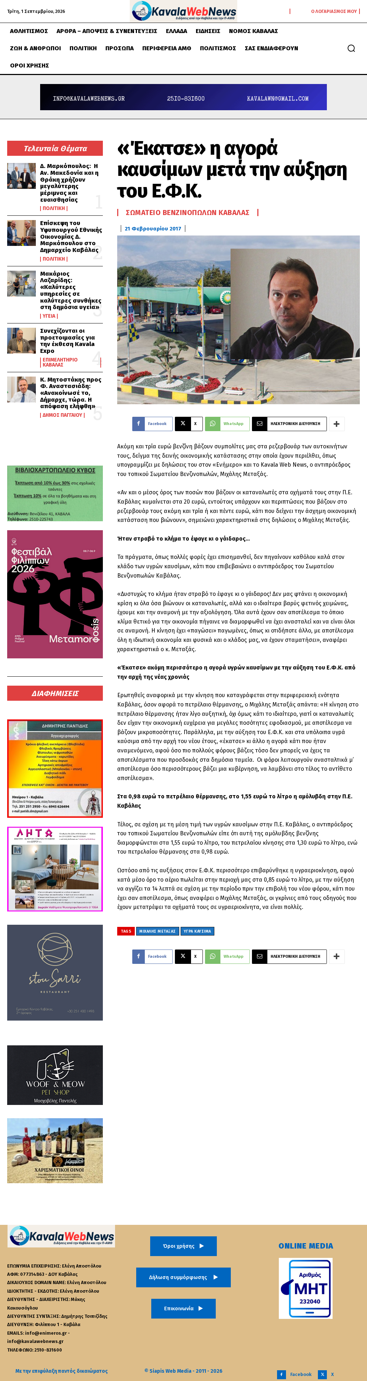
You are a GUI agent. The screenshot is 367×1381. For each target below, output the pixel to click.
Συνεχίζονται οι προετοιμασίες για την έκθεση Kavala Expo (67, 341)
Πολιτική (54, 208)
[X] (322, 1374)
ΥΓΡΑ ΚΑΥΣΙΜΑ (197, 931)
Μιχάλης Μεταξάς (157, 931)
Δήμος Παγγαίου (62, 415)
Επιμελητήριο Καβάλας (60, 363)
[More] (337, 424)
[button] (351, 48)
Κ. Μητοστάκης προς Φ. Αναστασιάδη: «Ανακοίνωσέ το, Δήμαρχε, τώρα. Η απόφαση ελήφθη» (70, 393)
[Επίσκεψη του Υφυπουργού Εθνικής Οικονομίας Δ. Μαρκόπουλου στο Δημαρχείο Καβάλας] (21, 233)
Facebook (300, 1374)
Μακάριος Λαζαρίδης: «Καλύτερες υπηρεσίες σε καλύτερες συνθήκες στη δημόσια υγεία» (70, 290)
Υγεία (49, 316)
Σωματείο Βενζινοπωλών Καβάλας (188, 212)
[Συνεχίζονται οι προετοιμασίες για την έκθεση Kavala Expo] (21, 341)
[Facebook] (281, 1374)
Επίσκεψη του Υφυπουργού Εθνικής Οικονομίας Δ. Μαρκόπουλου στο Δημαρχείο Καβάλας (71, 236)
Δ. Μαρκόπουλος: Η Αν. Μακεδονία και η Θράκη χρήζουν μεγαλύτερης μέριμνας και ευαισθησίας (69, 182)
